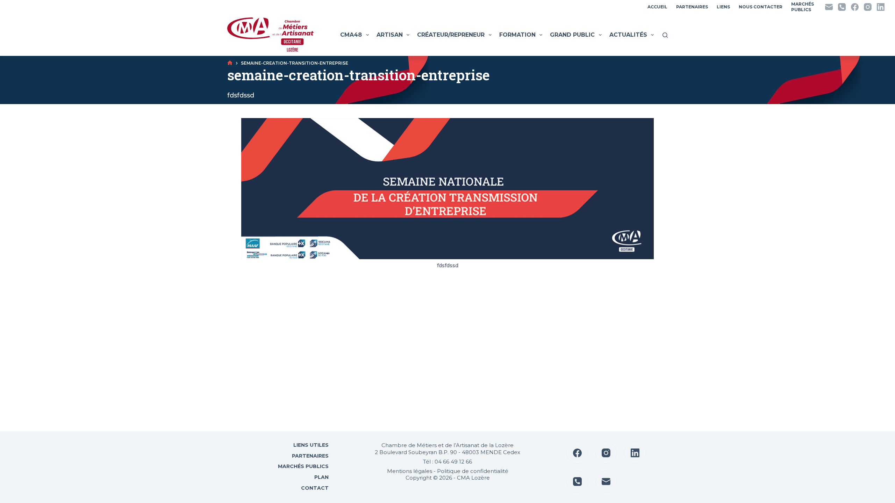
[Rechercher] (665, 35)
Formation (517, 34)
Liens (723, 6)
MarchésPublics (802, 6)
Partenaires (692, 6)
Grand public (572, 34)
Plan (321, 477)
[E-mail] (829, 7)
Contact (314, 488)
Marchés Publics (303, 466)
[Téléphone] (842, 7)
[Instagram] (868, 7)
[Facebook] (855, 7)
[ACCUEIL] (229, 63)
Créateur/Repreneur (451, 34)
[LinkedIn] (881, 7)
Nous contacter (760, 6)
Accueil (657, 6)
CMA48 (351, 34)
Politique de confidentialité (472, 471)
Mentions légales (409, 471)
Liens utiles (310, 445)
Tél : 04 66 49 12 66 (447, 461)
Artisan (390, 34)
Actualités (628, 34)
